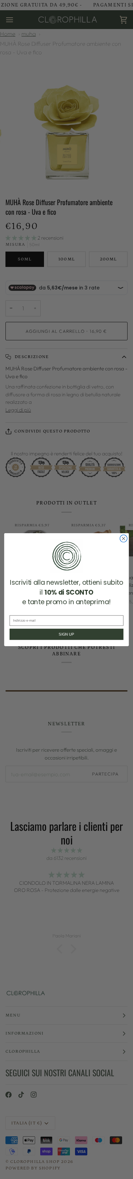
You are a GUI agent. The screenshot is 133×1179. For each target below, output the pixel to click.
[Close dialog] (123, 538)
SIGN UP (66, 634)
